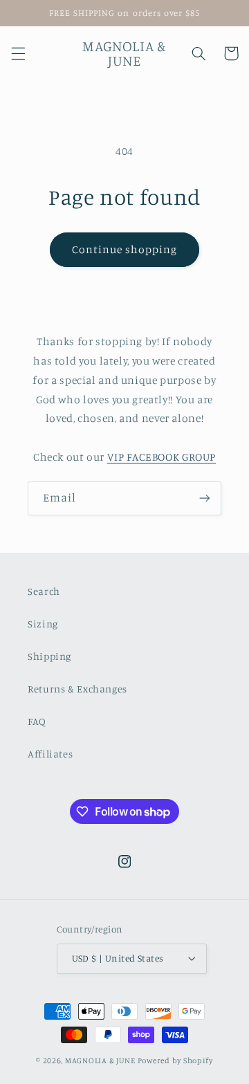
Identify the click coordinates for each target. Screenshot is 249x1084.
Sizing (43, 624)
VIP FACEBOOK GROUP (161, 456)
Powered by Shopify (175, 1060)
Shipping (49, 656)
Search (44, 591)
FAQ (37, 721)
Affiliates (50, 754)
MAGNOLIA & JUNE (100, 1060)
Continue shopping (125, 249)
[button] (18, 53)
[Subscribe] (205, 498)
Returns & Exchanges (77, 689)
